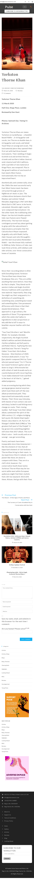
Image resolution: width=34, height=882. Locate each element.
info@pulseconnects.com (8, 1)
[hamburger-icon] (24, 7)
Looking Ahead (6, 672)
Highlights (4, 669)
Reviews (20, 90)
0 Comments (7, 93)
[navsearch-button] (30, 6)
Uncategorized (5, 684)
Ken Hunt (7, 88)
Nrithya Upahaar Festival (17, 565)
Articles (4, 650)
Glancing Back (5, 665)
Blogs (3, 657)
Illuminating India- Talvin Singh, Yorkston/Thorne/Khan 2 (17, 573)
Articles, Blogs (5, 654)
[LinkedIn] (32, 1)
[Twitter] (29, 1)
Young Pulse (5, 688)
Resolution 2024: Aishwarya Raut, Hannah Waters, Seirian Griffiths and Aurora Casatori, (17, 538)
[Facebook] (25, 1)
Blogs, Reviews (6, 661)
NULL (3, 676)
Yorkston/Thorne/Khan (17, 88)
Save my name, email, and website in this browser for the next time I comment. (16, 621)
